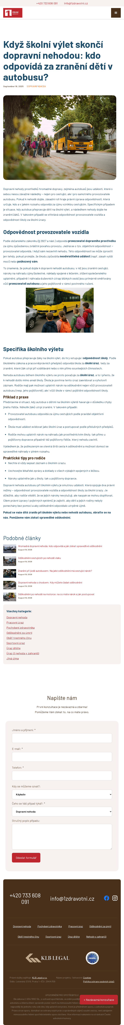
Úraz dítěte (74, 936)
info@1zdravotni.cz (76, 3)
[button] (116, 13)
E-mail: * (17, 748)
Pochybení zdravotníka (49, 926)
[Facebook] (106, 898)
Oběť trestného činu (28, 936)
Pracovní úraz (75, 926)
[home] (12, 13)
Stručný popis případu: (26, 820)
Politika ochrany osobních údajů (98, 981)
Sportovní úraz (53, 936)
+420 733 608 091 (47, 3)
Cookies (87, 977)
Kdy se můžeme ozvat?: (26, 786)
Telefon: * (18, 767)
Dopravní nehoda (22, 926)
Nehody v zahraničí (96, 936)
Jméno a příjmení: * (24, 730)
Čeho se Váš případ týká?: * (28, 803)
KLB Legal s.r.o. (39, 977)
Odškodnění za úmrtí (100, 926)
